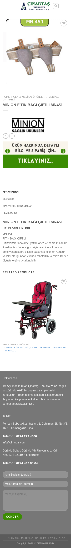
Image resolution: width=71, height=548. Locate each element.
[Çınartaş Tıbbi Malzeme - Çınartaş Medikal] (35, 6)
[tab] (35, 192)
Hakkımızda (12, 538)
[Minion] (28, 124)
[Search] (56, 6)
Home (6, 97)
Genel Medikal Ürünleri (29, 97)
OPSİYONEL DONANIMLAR (17, 206)
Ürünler (40, 538)
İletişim (52, 538)
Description (10, 192)
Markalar (27, 538)
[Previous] (6, 87)
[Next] (15, 87)
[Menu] (5, 6)
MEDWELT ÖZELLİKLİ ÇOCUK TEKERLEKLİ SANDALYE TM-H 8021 (34, 349)
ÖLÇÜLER (8, 199)
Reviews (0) (10, 213)
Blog (62, 538)
